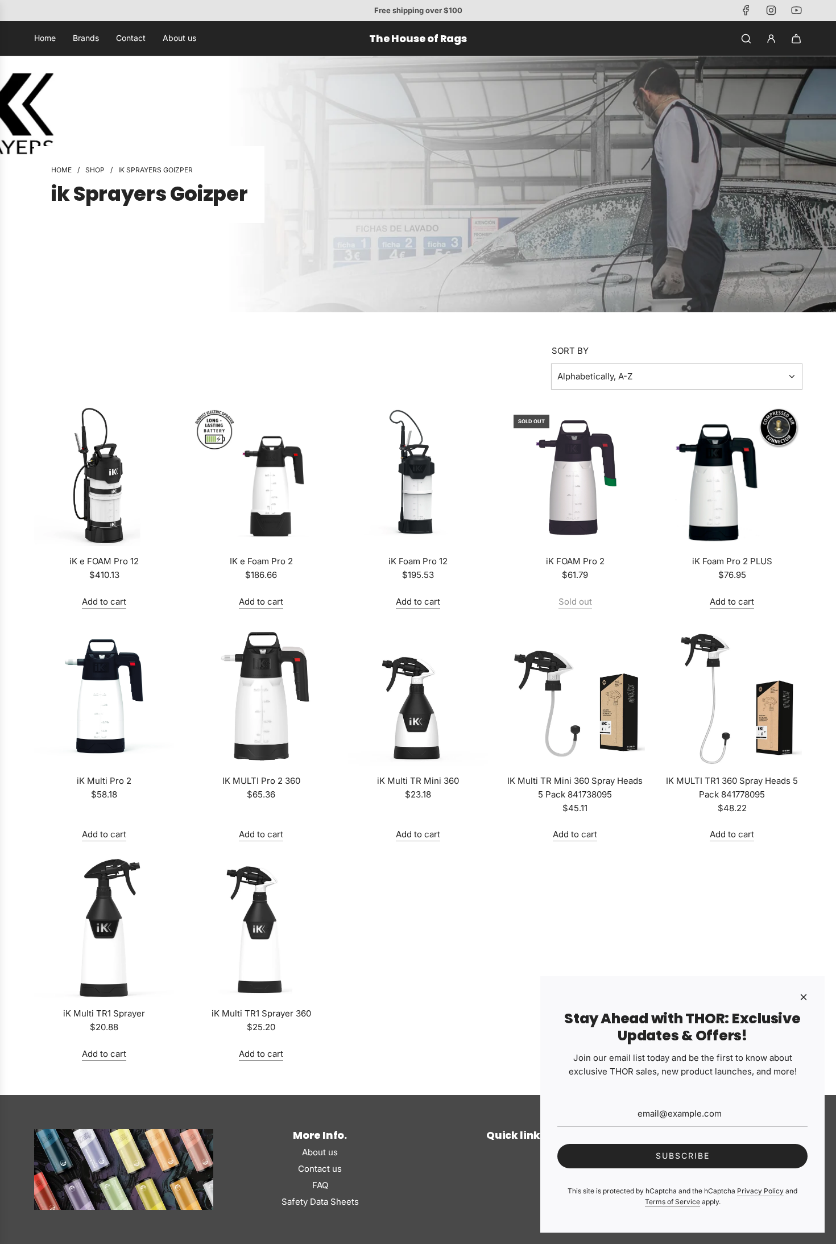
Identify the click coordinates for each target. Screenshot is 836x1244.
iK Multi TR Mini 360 (418, 780)
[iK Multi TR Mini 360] (418, 696)
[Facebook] (746, 10)
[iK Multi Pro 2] (104, 696)
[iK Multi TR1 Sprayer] (104, 928)
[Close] (803, 997)
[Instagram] (771, 10)
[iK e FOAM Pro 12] (104, 476)
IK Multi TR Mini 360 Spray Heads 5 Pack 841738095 (575, 787)
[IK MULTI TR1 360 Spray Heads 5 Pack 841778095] (732, 696)
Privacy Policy (760, 1191)
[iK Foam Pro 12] (418, 476)
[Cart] (796, 38)
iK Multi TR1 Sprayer (104, 1013)
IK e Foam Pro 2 (261, 561)
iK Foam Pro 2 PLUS (732, 561)
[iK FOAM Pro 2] (575, 476)
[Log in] (771, 38)
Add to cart (104, 601)
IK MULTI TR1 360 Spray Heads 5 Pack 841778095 (732, 787)
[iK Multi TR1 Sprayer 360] (261, 928)
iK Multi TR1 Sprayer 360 (261, 1013)
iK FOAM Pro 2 (575, 561)
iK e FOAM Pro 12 (104, 561)
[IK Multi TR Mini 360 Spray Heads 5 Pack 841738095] (575, 696)
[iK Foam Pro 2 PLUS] (732, 476)
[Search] (746, 38)
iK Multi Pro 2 (104, 780)
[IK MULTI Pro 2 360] (261, 696)
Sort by (570, 350)
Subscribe (683, 1155)
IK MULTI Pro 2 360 (261, 780)
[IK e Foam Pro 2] (261, 476)
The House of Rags (418, 38)
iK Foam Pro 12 (418, 561)
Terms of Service (672, 1201)
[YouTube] (796, 10)
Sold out (575, 601)
